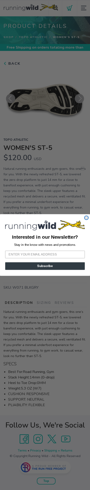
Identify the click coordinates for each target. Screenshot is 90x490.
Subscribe (45, 266)
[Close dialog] (86, 218)
